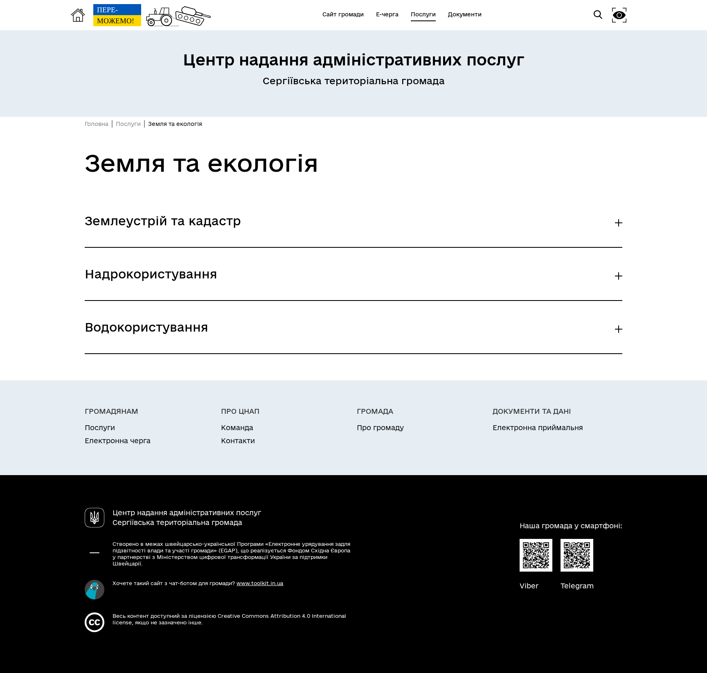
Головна (96, 124)
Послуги (128, 124)
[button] (619, 15)
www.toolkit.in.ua (259, 583)
